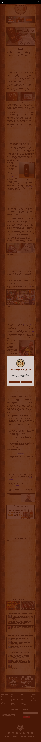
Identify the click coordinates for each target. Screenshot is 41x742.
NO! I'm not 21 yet (26, 382)
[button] (38, 1)
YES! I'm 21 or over (14, 382)
